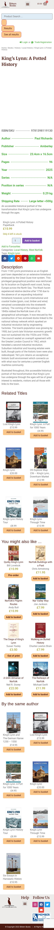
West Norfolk (36, 250)
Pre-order (13, 575)
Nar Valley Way (41, 600)
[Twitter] (47, 904)
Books (10, 48)
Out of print (14, 655)
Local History (27, 48)
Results (8, 28)
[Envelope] (41, 910)
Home (4, 48)
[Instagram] (35, 904)
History (18, 48)
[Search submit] (4, 22)
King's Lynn (14, 253)
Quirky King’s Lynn (13, 562)
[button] (27, 3)
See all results (11, 34)
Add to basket (32, 240)
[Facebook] (41, 904)
